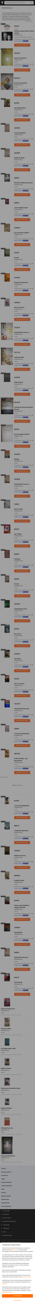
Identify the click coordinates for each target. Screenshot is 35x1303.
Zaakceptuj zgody (17, 1295)
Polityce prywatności (7, 1292)
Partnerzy (4, 1283)
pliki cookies (15, 1249)
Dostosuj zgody (26, 1277)
